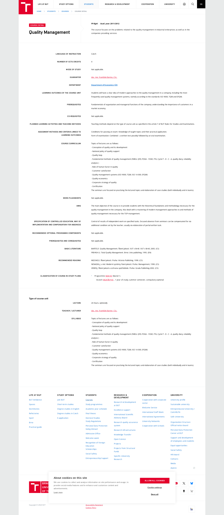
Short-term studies (65, 404)
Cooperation (147, 4)
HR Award (175, 454)
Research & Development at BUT (125, 404)
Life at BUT (43, 4)
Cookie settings (155, 488)
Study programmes (94, 404)
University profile (178, 400)
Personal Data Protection (96, 425)
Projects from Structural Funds (124, 450)
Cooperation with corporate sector (154, 401)
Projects (117, 443)
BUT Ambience (35, 400)
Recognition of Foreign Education (95, 444)
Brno (31, 422)
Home (39, 11)
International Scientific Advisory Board (123, 416)
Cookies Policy (91, 508)
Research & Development (117, 4)
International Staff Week (152, 412)
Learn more (58, 492)
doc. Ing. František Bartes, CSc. (104, 77)
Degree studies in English (68, 409)
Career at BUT (177, 433)
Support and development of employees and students (182, 439)
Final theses (91, 413)
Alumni (174, 468)
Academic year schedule (96, 409)
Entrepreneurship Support (97, 458)
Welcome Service (149, 407)
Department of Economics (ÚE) (104, 85)
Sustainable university (180, 404)
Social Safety (91, 453)
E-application (62, 418)
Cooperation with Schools (153, 425)
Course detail (81, 11)
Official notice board (179, 425)
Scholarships (91, 449)
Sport (31, 418)
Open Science (120, 439)
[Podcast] (184, 491)
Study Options (66, 4)
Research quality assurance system (126, 424)
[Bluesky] (191, 483)
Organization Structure (180, 422)
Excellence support (122, 410)
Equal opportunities (179, 445)
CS (201, 4)
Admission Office (93, 433)
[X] (184, 483)
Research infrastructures (125, 430)
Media (173, 463)
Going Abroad (91, 429)
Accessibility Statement (94, 505)
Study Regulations (93, 421)
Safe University (177, 416)
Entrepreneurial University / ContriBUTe (183, 410)
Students (89, 4)
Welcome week (92, 438)
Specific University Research (122, 457)
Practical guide (35, 427)
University (169, 4)
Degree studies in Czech (67, 413)
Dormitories (34, 409)
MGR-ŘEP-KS (108, 280)
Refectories (34, 413)
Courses (65, 11)
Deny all (154, 494)
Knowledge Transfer (122, 434)
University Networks (151, 421)
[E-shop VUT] (191, 491)
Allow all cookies (155, 481)
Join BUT (61, 400)
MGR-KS (109, 276)
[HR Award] (191, 509)
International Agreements (153, 416)
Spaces (32, 404)
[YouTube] (176, 483)
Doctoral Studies (93, 418)
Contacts (174, 459)
